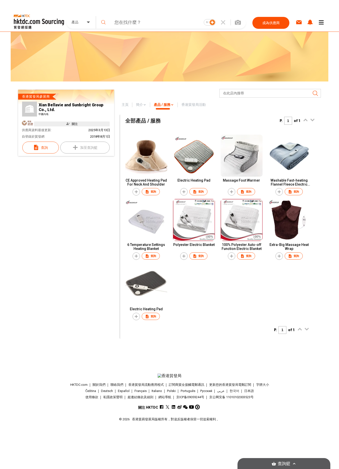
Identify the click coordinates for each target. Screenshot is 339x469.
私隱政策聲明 (113, 397)
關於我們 (99, 385)
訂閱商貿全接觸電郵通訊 (186, 385)
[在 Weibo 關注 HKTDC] (179, 407)
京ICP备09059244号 (190, 397)
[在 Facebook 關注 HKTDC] (161, 407)
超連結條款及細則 (140, 397)
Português (188, 391)
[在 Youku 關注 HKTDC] (197, 407)
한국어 (234, 391)
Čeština (90, 391)
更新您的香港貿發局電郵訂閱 (230, 385)
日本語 (249, 391)
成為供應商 (271, 23)
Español (124, 391)
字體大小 (262, 385)
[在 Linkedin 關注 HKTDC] (173, 407)
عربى (221, 391)
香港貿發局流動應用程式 (146, 385)
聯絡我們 (116, 385)
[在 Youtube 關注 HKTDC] (191, 407)
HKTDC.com (79, 385)
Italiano (157, 391)
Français (141, 391)
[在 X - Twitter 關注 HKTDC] (167, 407)
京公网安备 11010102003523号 (231, 397)
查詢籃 (284, 463)
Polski (171, 391)
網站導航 (164, 397)
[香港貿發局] (169, 376)
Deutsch (107, 391)
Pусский (206, 391)
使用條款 (91, 397)
